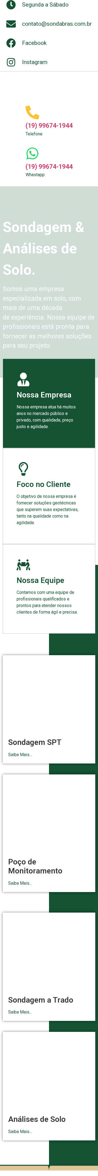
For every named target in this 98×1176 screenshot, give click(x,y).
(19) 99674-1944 (49, 125)
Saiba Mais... (20, 754)
